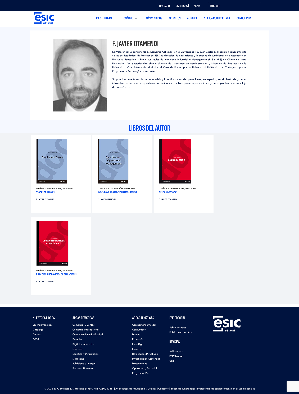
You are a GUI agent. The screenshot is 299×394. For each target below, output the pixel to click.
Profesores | (165, 6)
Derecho (77, 339)
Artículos (175, 18)
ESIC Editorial (104, 18)
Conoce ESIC (244, 18)
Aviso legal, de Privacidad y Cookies (135, 389)
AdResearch (176, 351)
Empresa (78, 349)
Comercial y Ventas (83, 325)
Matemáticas (139, 363)
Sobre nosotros (177, 327)
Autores (192, 18)
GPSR (36, 339)
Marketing (68, 189)
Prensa (197, 6)
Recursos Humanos (83, 368)
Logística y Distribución (48, 189)
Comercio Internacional (86, 330)
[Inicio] (44, 18)
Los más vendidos (42, 325)
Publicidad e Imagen (84, 363)
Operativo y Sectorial (144, 368)
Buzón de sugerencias (183, 389)
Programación (140, 373)
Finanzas (137, 349)
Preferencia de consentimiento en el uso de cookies (226, 389)
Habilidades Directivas (145, 354)
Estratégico (138, 344)
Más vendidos (154, 18)
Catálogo (128, 18)
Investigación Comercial (146, 359)
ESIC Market (176, 356)
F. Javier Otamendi (45, 199)
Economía (137, 339)
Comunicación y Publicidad (88, 334)
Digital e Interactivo (84, 344)
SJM (171, 361)
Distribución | (182, 6)
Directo (136, 334)
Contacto (163, 389)
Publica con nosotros (216, 18)
